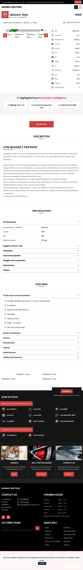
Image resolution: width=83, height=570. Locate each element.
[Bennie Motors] (12, 7)
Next (46, 36)
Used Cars (67, 527)
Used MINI (10, 421)
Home (47, 527)
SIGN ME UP (67, 391)
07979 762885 (24, 502)
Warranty (67, 541)
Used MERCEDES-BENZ (67, 415)
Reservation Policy (69, 531)
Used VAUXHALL (39, 421)
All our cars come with (52, 541)
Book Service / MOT (70, 534)
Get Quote (41, 474)
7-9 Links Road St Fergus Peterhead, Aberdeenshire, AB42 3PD (44, 2)
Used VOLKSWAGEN (67, 421)
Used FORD (37, 415)
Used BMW (63, 409)
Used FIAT (10, 415)
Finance (47, 534)
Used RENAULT (12, 435)
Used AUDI (37, 409)
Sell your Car (49, 538)
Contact (68, 474)
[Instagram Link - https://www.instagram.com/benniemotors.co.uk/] (8, 517)
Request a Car (68, 538)
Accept (42, 563)
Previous (4, 36)
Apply (14, 474)
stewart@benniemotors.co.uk (12, 2)
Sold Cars (48, 531)
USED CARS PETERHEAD (12, 23)
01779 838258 (24, 499)
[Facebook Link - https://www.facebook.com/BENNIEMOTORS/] (3, 517)
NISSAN (26, 23)
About (47, 545)
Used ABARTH (11, 409)
